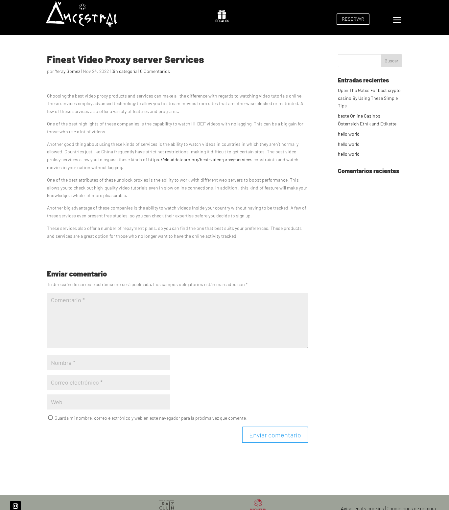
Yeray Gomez (67, 71)
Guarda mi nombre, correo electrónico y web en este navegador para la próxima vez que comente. (151, 418)
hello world (349, 134)
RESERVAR (353, 19)
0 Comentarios (155, 71)
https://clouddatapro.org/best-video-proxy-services (200, 159)
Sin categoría (124, 71)
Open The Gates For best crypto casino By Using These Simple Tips (369, 98)
